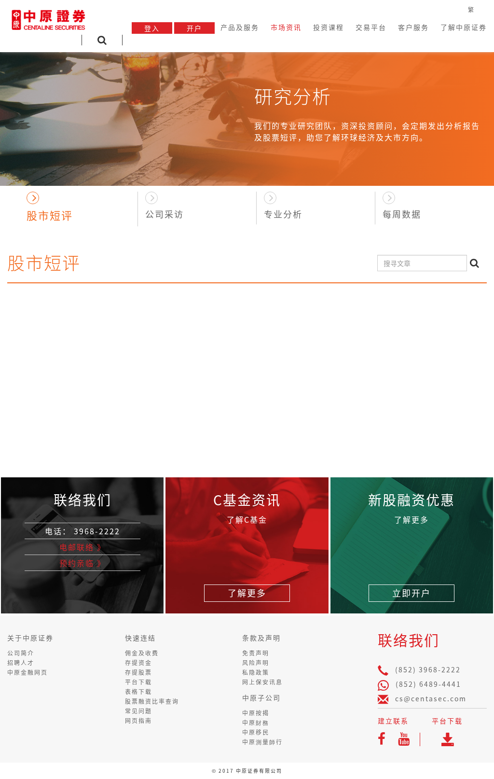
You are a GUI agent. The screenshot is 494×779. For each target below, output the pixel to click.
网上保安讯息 (262, 682)
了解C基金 (247, 519)
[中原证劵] (48, 18)
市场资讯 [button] (286, 27)
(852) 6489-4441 (428, 684)
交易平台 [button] (371, 27)
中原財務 (255, 722)
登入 (152, 28)
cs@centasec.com (431, 698)
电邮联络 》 (82, 547)
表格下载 (138, 691)
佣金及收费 (142, 653)
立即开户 (411, 592)
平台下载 (138, 682)
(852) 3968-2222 (428, 669)
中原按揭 (255, 713)
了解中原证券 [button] (463, 27)
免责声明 (255, 653)
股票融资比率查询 (152, 701)
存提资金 (138, 662)
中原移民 (255, 732)
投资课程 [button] (328, 27)
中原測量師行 (262, 741)
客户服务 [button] (413, 27)
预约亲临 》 (82, 563)
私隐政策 (255, 672)
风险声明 (255, 662)
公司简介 (20, 653)
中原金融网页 (27, 672)
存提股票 (138, 672)
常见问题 (138, 711)
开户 (194, 28)
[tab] (78, 206)
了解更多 (247, 592)
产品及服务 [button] (239, 27)
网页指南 (138, 720)
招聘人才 (20, 662)
